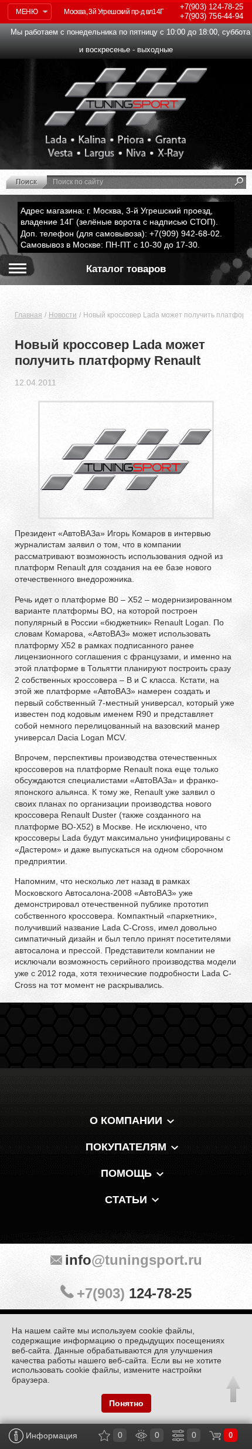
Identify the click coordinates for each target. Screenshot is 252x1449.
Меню (27, 12)
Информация (50, 1435)
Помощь (126, 1173)
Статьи (126, 1200)
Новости (63, 315)
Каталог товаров (126, 269)
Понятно (126, 1403)
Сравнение (178, 1435)
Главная (28, 315)
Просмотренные (141, 1435)
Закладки (104, 1435)
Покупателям (126, 1147)
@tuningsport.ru (133, 1260)
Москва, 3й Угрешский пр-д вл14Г (114, 12)
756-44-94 (211, 16)
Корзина (215, 1435)
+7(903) (134, 1293)
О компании (126, 1120)
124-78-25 (211, 6)
